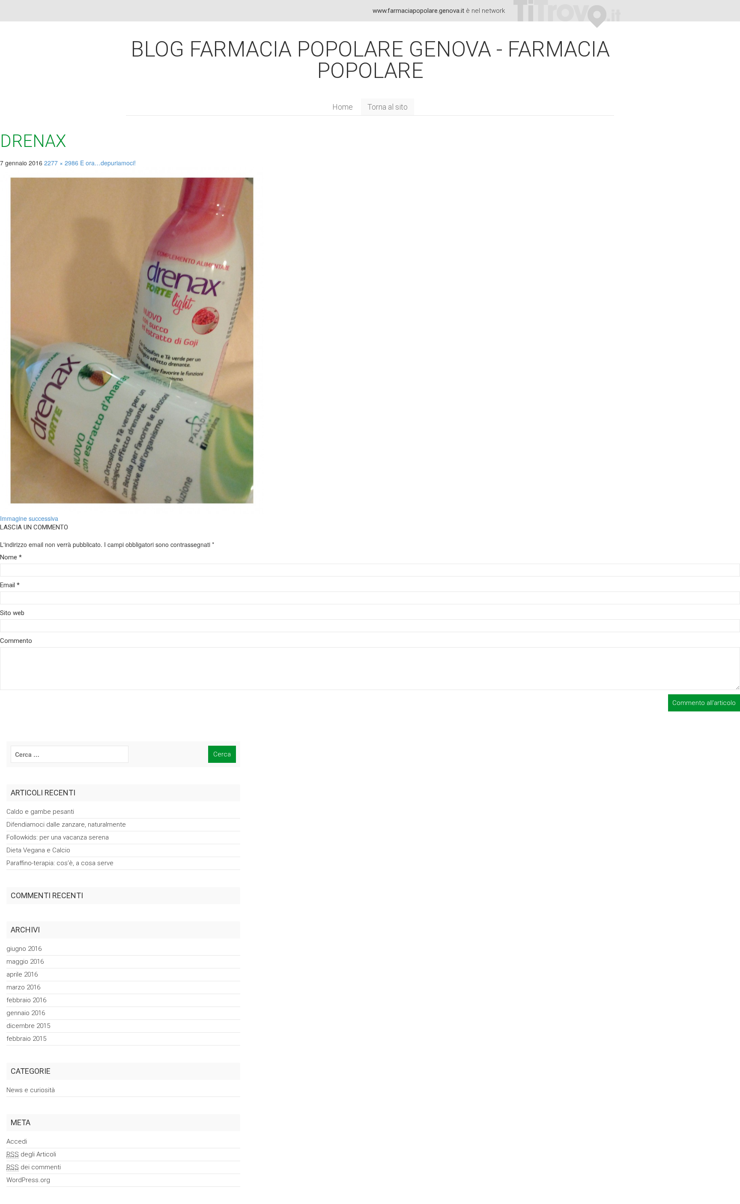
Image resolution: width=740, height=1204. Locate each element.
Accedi (16, 1141)
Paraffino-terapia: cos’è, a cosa (59, 863)
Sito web (12, 613)
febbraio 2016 (26, 1000)
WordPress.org (28, 1180)
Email (10, 585)
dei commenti (33, 1167)
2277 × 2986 (61, 162)
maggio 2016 (25, 961)
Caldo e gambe (40, 812)
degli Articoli (31, 1154)
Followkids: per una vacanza (57, 837)
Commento (16, 641)
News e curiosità (30, 1090)
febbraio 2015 (26, 1039)
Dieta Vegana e (38, 850)
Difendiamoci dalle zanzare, (66, 824)
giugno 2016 (24, 949)
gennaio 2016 (25, 1013)
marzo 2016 (23, 987)
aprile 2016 (22, 974)
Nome (11, 557)
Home (342, 106)
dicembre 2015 (28, 1026)
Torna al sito (387, 106)
